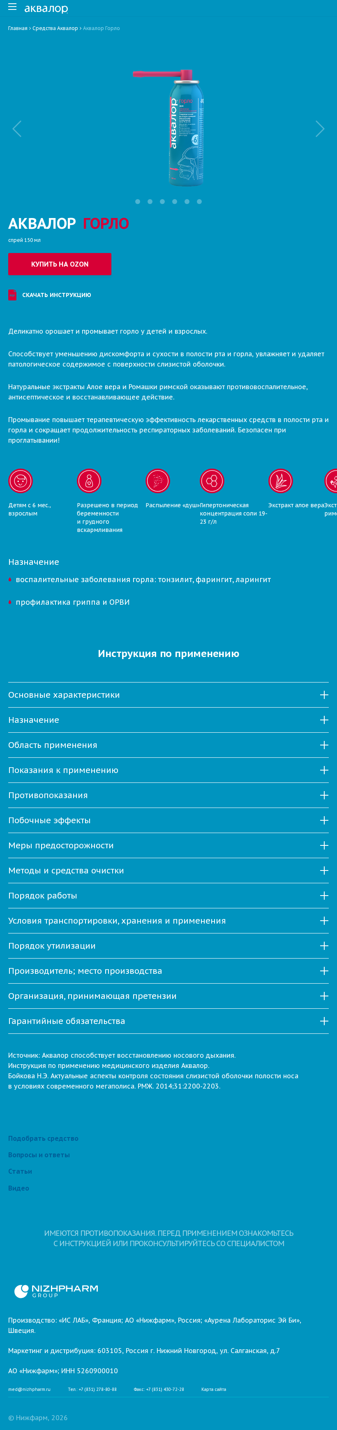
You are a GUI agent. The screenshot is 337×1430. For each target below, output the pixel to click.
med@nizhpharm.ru (29, 1390)
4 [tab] (174, 201)
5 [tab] (187, 201)
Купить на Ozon (59, 264)
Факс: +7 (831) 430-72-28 (159, 1390)
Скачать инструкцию (56, 295)
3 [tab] (162, 201)
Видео (18, 1188)
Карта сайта (213, 1390)
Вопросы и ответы (39, 1155)
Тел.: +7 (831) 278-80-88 (92, 1390)
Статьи (20, 1171)
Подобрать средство (43, 1138)
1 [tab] (137, 201)
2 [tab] (150, 201)
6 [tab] (199, 201)
